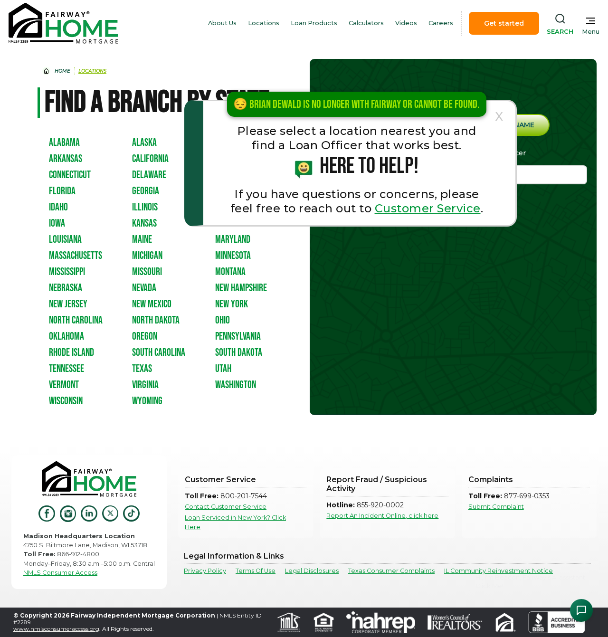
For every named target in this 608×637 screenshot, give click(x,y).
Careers (440, 23)
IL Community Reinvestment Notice (498, 570)
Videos (406, 23)
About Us (222, 23)
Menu (590, 31)
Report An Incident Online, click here (382, 515)
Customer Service (428, 208)
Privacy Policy (205, 570)
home (62, 71)
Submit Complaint (496, 506)
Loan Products (314, 23)
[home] (63, 23)
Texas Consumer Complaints (391, 570)
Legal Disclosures (312, 570)
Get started (504, 23)
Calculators (366, 23)
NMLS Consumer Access (60, 572)
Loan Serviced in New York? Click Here (235, 522)
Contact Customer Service (225, 506)
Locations (263, 23)
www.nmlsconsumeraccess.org (56, 628)
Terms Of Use (256, 570)
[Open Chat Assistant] (581, 610)
